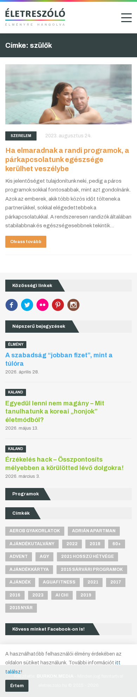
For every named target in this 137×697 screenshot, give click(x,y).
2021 (92, 582)
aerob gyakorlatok (34, 530)
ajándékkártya (29, 569)
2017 (115, 582)
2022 (72, 543)
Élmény (16, 344)
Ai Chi (62, 595)
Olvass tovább (25, 241)
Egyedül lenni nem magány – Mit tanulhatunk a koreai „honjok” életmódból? (54, 411)
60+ (116, 543)
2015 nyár (21, 607)
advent (18, 556)
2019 (85, 595)
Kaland (15, 392)
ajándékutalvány (31, 543)
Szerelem (21, 136)
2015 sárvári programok (92, 569)
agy (44, 556)
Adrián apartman (94, 530)
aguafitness (59, 582)
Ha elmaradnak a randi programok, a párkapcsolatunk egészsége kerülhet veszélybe (67, 159)
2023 (38, 595)
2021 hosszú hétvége (87, 556)
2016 (14, 595)
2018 (95, 543)
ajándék (20, 582)
